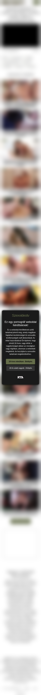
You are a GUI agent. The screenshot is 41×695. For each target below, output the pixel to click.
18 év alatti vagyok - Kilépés (20, 368)
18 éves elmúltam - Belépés (20, 361)
